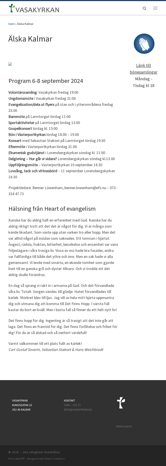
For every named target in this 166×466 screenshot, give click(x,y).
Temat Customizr (55, 458)
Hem (11, 24)
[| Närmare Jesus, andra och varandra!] (34, 7)
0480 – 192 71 (72, 405)
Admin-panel (124, 426)
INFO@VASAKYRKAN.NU (78, 409)
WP (23, 458)
